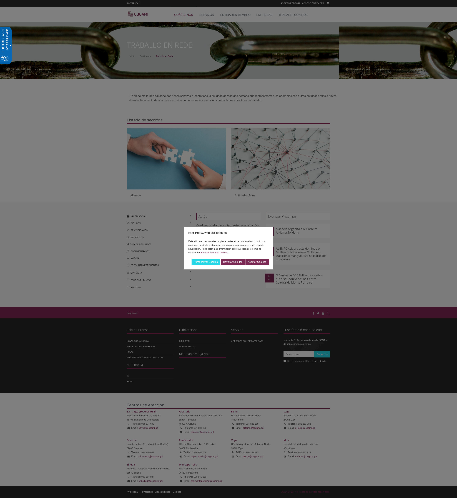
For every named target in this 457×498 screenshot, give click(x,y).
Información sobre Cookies (214, 252)
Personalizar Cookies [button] (206, 262)
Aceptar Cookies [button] (257, 262)
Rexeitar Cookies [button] (232, 262)
